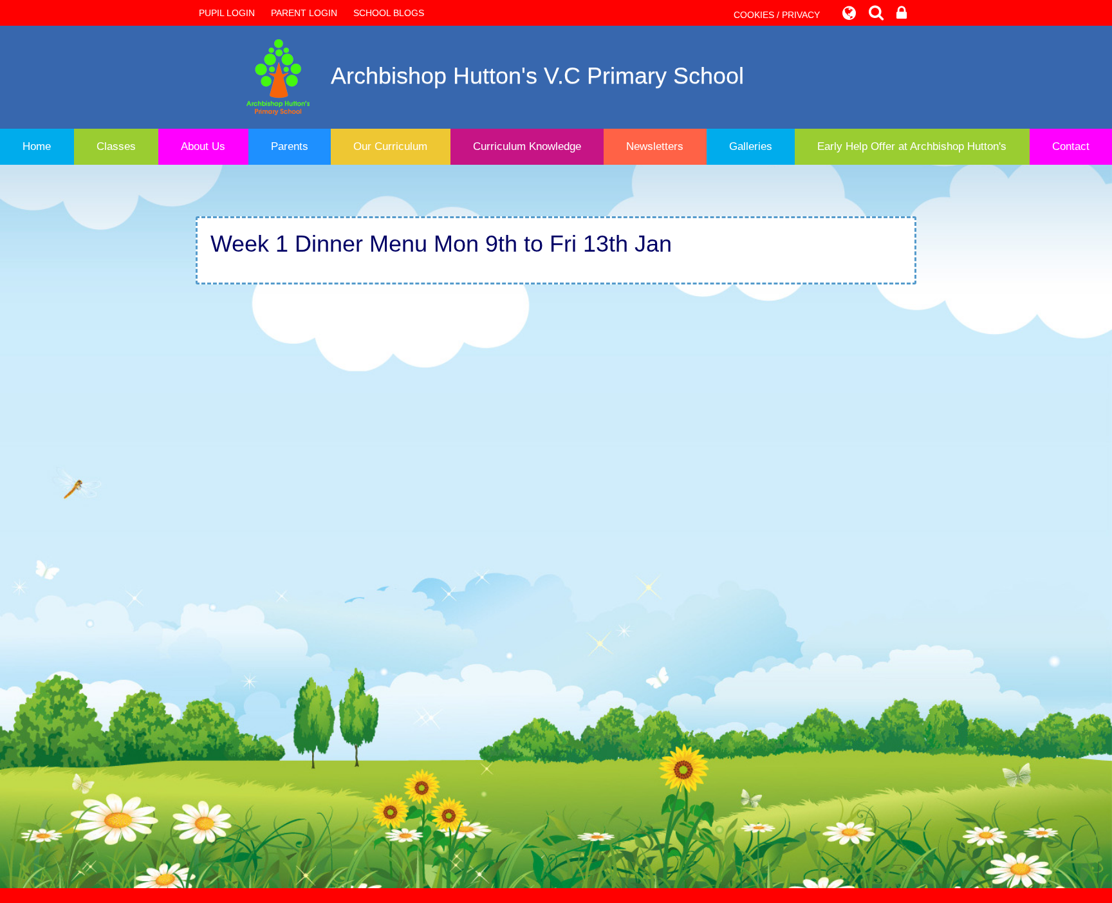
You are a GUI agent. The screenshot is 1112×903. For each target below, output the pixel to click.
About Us (203, 146)
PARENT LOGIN (304, 13)
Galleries (750, 146)
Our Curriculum (390, 146)
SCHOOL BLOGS (388, 13)
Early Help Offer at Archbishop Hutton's (911, 146)
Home (37, 146)
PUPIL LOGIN (227, 13)
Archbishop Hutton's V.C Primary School (537, 75)
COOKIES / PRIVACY (777, 15)
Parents (289, 146)
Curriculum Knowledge (527, 146)
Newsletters (654, 146)
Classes (116, 146)
